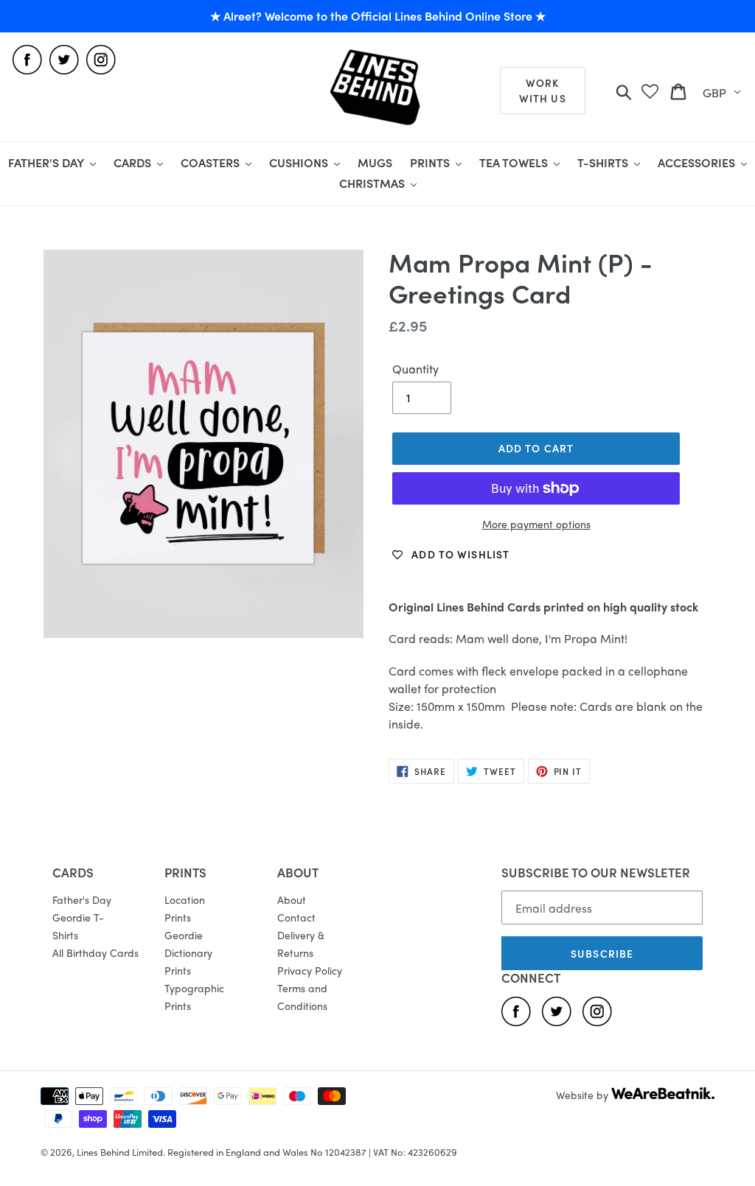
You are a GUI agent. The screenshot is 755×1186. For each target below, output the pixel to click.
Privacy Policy (309, 970)
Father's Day (81, 899)
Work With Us (542, 90)
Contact (296, 917)
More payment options (536, 523)
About (291, 899)
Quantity (415, 368)
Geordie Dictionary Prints (188, 952)
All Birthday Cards (95, 952)
